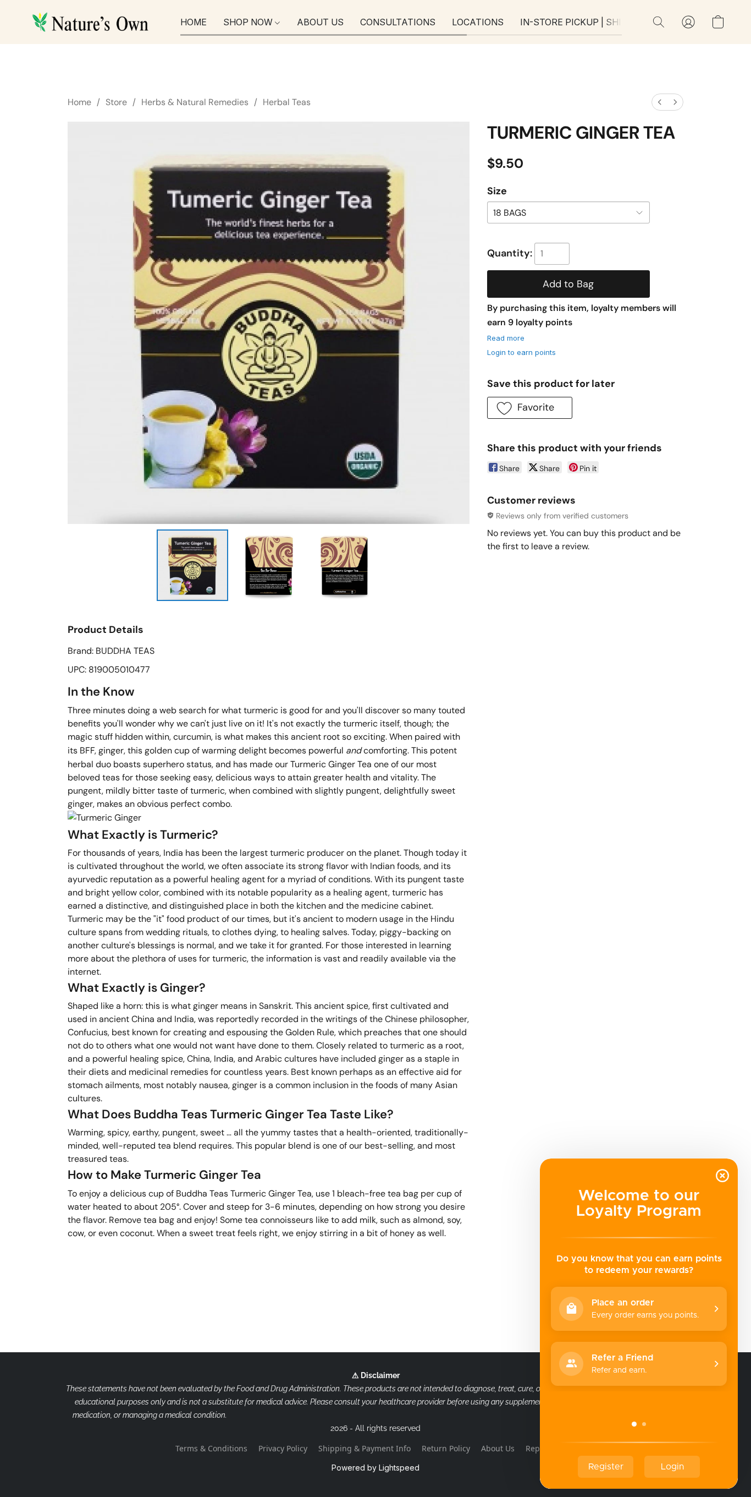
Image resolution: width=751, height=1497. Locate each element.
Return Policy (446, 1448)
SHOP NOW (249, 22)
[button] (92, 22)
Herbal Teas (287, 102)
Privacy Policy (282, 1448)
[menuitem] (659, 102)
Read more (505, 338)
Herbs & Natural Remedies (195, 102)
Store (116, 102)
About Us (498, 1448)
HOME (193, 22)
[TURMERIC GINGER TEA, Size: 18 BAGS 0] (192, 565)
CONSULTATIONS (397, 22)
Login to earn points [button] (521, 352)
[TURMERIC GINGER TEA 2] (344, 565)
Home (79, 102)
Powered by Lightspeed (375, 1467)
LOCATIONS (478, 22)
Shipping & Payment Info (364, 1448)
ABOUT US (320, 22)
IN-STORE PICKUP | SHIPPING (584, 22)
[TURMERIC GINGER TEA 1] (268, 565)
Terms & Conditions (211, 1448)
